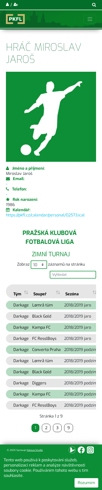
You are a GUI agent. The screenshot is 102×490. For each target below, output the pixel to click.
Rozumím (86, 482)
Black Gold (41, 316)
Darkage (21, 305)
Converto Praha (46, 349)
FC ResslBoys (44, 338)
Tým (17, 294)
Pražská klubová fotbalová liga (49, 237)
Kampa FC (41, 327)
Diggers (39, 383)
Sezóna (72, 294)
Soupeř (40, 294)
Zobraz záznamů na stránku (51, 264)
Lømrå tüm (42, 305)
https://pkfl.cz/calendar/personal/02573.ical (45, 215)
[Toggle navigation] (90, 19)
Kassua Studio (35, 450)
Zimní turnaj (51, 254)
